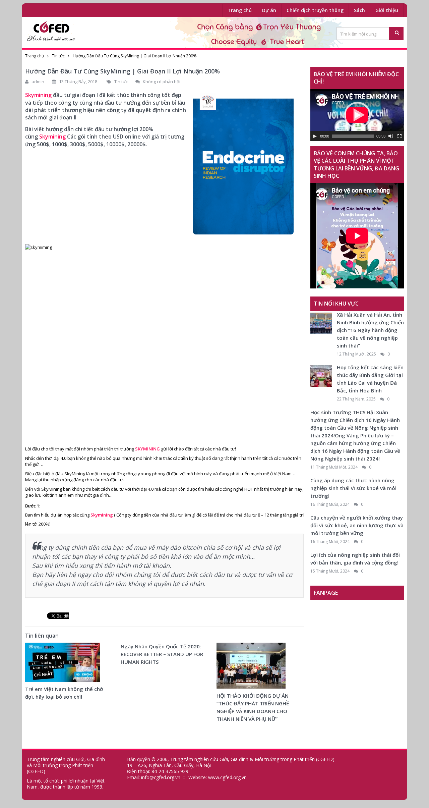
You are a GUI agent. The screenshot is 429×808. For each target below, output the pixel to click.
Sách (359, 10)
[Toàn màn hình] (399, 136)
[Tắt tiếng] (390, 136)
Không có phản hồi (161, 81)
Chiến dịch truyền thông (315, 10)
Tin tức (58, 56)
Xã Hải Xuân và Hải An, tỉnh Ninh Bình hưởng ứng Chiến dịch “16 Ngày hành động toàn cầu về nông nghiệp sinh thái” (370, 330)
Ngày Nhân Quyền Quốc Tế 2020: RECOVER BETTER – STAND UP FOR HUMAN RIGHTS (162, 654)
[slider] (353, 136)
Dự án (269, 10)
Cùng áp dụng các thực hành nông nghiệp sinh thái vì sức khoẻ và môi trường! (353, 488)
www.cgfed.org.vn (227, 777)
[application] (357, 115)
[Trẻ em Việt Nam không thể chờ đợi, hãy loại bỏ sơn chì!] (62, 664)
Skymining (52, 136)
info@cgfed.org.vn (160, 777)
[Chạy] (314, 136)
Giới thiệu (386, 10)
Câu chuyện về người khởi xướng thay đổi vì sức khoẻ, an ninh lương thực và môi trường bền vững (357, 525)
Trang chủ (240, 10)
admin (38, 81)
